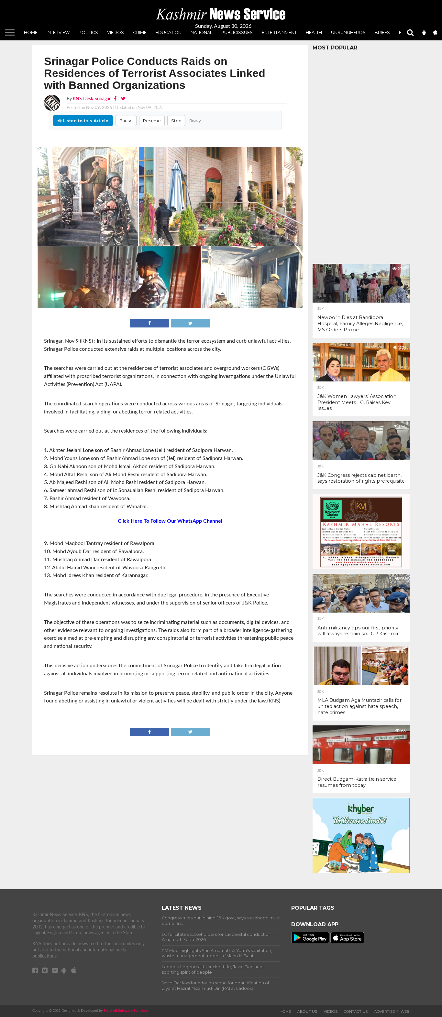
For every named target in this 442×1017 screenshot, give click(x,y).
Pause (126, 120)
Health (314, 32)
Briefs (382, 32)
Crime (140, 32)
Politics (88, 32)
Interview (58, 32)
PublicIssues (237, 32)
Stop (176, 120)
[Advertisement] (361, 155)
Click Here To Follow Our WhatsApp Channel (170, 521)
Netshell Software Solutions (126, 1010)
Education (169, 32)
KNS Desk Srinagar (92, 98)
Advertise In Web (392, 1011)
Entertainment (279, 32)
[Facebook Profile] (116, 98)
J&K (320, 309)
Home (31, 32)
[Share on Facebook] (150, 322)
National (201, 32)
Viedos (115, 32)
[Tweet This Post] (190, 322)
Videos (330, 1011)
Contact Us (356, 1011)
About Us (307, 1011)
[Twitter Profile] (123, 98)
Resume (152, 120)
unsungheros (348, 32)
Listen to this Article (84, 120)
